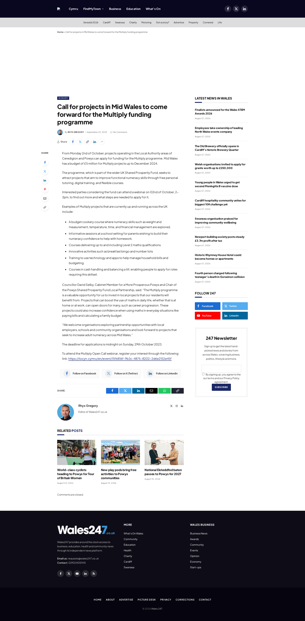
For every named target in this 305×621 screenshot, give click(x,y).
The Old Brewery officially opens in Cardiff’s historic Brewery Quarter (217, 147)
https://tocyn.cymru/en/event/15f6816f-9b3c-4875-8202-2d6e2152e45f (120, 358)
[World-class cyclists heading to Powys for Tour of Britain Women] (76, 452)
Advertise (179, 22)
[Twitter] (44, 171)
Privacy (165, 599)
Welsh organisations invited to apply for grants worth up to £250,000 (220, 166)
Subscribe (221, 387)
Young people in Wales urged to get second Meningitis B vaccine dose (217, 184)
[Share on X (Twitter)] (80, 142)
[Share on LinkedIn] (94, 142)
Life (220, 22)
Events (194, 550)
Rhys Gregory (76, 132)
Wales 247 (156, 608)
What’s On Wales (133, 533)
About (110, 599)
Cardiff (106, 22)
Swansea (120, 22)
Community (130, 539)
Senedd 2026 (90, 22)
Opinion (194, 555)
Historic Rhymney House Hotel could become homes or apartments (218, 256)
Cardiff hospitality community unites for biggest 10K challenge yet (220, 202)
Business (115, 9)
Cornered (208, 22)
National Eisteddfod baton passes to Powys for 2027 (163, 472)
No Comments (120, 132)
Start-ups (195, 567)
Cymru (73, 9)
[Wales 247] (58, 9)
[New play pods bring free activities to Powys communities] (120, 452)
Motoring (146, 22)
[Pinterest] (44, 189)
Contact (205, 599)
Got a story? (162, 22)
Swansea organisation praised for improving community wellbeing (216, 220)
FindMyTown (92, 9)
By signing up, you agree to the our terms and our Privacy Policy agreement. (222, 378)
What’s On (153, 9)
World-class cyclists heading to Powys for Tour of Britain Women (75, 474)
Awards (194, 539)
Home (60, 32)
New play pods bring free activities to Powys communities (118, 474)
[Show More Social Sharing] (102, 142)
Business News (198, 533)
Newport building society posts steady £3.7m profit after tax (219, 238)
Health (127, 550)
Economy (63, 98)
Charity (133, 22)
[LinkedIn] (44, 180)
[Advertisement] (152, 64)
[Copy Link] (87, 142)
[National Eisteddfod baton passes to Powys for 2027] (164, 452)
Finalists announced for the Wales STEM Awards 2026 (220, 111)
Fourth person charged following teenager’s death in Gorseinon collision (220, 274)
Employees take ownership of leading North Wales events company (219, 129)
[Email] (44, 198)
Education (133, 9)
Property (193, 22)
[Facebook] (44, 162)
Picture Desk (147, 599)
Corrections (185, 599)
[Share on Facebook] (73, 142)
